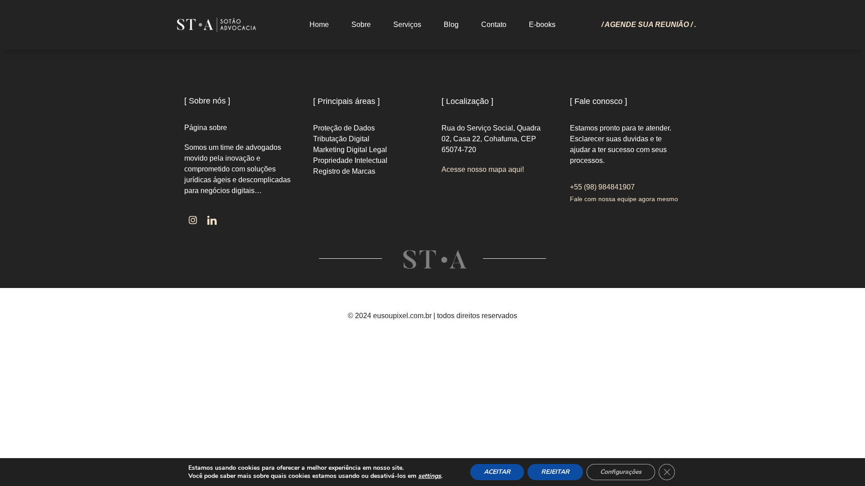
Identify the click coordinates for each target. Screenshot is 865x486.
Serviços (407, 24)
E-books (542, 24)
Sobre (361, 24)
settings (429, 476)
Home (319, 24)
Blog (451, 24)
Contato (493, 24)
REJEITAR (555, 472)
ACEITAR (497, 472)
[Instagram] (192, 220)
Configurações (621, 472)
